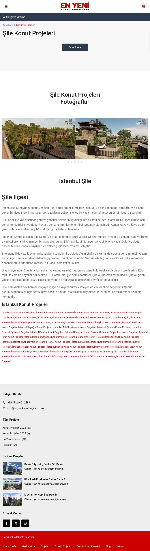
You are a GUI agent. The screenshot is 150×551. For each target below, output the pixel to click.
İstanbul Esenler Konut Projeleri (47, 332)
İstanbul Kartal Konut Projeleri (55, 341)
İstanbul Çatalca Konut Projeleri (114, 327)
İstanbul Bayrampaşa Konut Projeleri (30, 322)
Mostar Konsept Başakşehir (40, 494)
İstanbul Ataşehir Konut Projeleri (91, 312)
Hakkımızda (28, 546)
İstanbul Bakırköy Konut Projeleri (94, 317)
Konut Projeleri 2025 (14, 433)
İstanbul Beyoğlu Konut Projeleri (35, 327)
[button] (6, 138)
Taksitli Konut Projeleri (88, 546)
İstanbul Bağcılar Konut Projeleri (19, 317)
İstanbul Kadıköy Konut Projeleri (122, 337)
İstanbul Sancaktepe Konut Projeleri (66, 346)
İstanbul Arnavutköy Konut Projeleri (55, 312)
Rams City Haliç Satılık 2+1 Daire (43, 464)
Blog (108, 546)
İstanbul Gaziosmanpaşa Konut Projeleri (46, 337)
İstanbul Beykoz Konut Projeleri (104, 322)
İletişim (120, 546)
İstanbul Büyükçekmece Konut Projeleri (75, 327)
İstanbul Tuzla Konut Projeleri (27, 356)
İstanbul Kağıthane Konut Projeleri (20, 341)
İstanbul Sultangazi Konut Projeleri (69, 351)
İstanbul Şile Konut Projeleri (103, 351)
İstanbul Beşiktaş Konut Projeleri (69, 322)
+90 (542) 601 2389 (19, 402)
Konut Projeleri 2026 (14, 427)
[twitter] (16, 523)
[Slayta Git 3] (75, 162)
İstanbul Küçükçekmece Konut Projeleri (93, 341)
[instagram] (25, 523)
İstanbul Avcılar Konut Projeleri (126, 312)
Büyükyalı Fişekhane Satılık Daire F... (45, 479)
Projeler (7, 444)
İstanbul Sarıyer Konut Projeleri (102, 346)
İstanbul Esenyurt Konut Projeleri (82, 332)
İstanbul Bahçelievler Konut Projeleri (57, 317)
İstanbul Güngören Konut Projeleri (87, 337)
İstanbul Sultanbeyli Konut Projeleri (30, 351)
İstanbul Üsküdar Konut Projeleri (97, 356)
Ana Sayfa (8, 25)
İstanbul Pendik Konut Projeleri (29, 346)
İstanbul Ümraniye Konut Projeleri (62, 356)
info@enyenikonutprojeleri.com (26, 408)
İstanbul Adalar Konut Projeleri (18, 312)
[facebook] (6, 523)
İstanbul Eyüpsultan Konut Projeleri (119, 332)
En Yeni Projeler (12, 439)
